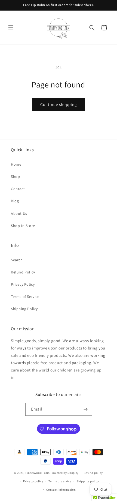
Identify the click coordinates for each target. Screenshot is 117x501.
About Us (19, 213)
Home (16, 164)
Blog (15, 200)
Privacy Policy (23, 284)
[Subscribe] (86, 409)
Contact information (61, 489)
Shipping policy (87, 481)
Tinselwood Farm (37, 473)
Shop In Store (23, 225)
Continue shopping (58, 104)
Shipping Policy (24, 308)
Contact (18, 188)
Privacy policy (33, 481)
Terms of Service (25, 296)
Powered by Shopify (65, 473)
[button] (11, 28)
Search (17, 259)
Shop (15, 176)
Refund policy (93, 473)
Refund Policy (23, 272)
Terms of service (59, 481)
